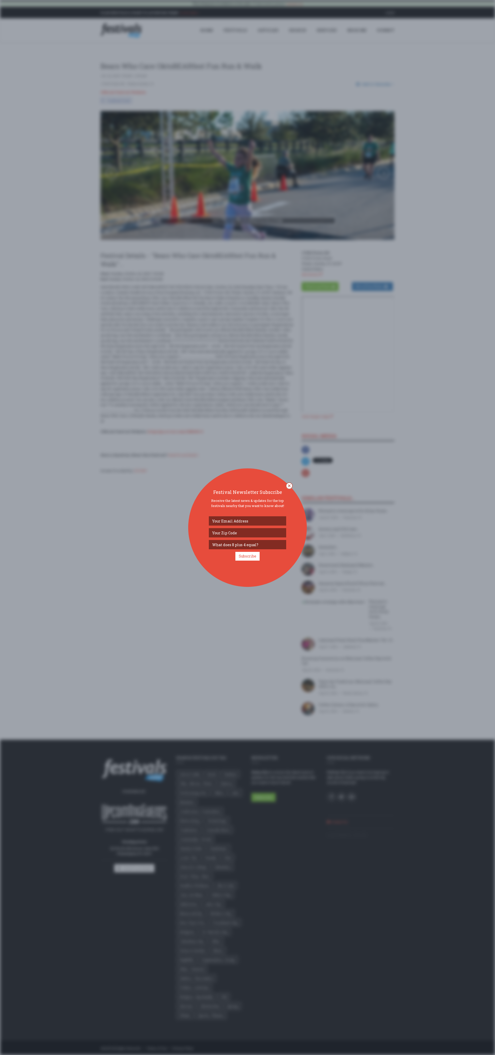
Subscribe (247, 556)
